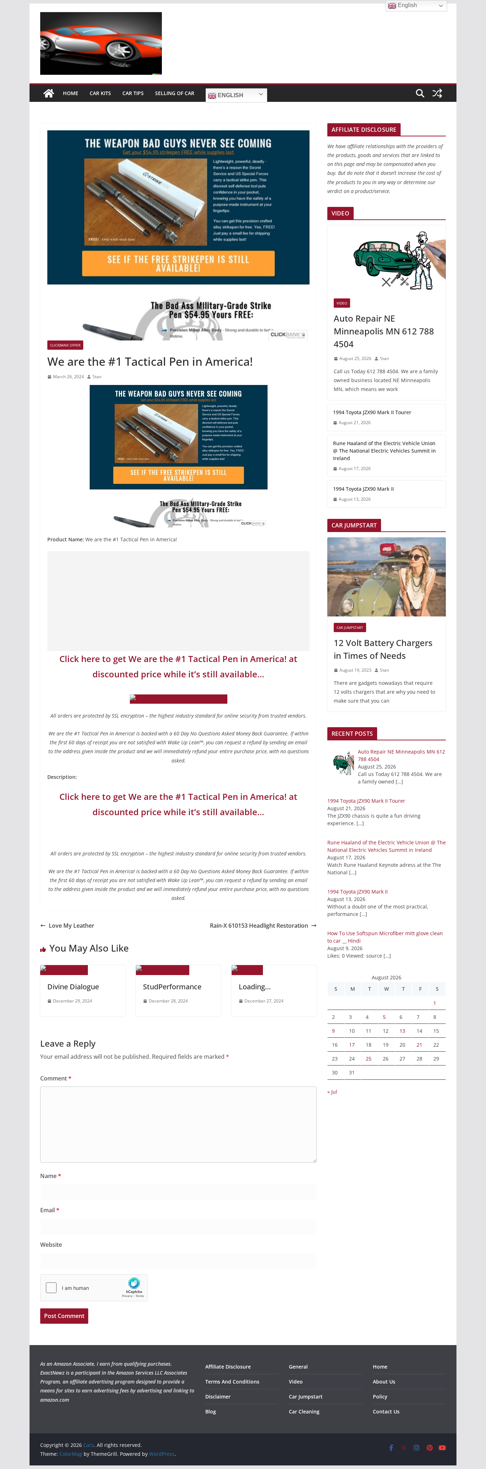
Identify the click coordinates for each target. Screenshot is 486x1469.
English (229, 95)
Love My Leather (71, 925)
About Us (384, 1381)
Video (342, 303)
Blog (210, 1411)
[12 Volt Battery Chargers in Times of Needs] (386, 576)
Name (50, 1176)
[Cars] (48, 93)
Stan (97, 377)
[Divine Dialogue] (64, 970)
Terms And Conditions (232, 1381)
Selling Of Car (174, 93)
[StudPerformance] (162, 970)
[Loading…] (247, 970)
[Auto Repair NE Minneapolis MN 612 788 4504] (386, 258)
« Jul (332, 1091)
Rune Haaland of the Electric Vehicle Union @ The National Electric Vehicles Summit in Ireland (384, 451)
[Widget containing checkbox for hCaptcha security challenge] (94, 1287)
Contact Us (386, 1411)
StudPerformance (172, 986)
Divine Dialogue (73, 986)
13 (402, 1030)
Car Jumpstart (350, 627)
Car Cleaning (304, 1411)
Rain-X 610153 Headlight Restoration (259, 925)
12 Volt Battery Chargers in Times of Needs (383, 649)
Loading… (255, 986)
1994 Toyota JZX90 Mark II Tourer (372, 412)
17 (352, 1044)
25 (368, 1058)
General (298, 1366)
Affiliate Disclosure (228, 1366)
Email (49, 1210)
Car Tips (133, 93)
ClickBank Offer (65, 345)
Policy (380, 1396)
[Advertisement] (178, 601)
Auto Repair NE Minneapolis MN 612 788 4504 (384, 331)
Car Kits (100, 93)
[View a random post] (437, 93)
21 (419, 1044)
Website (51, 1245)
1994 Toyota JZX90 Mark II (363, 488)
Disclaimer (218, 1396)
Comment (56, 1078)
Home (70, 93)
